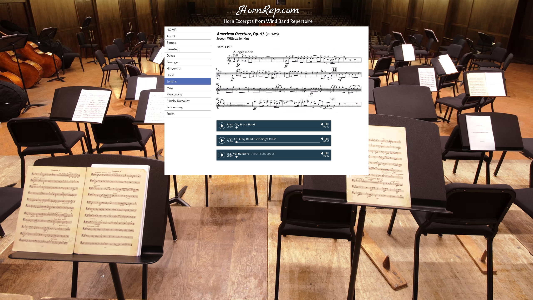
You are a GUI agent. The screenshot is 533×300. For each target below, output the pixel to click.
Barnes (171, 43)
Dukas (171, 56)
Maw (170, 88)
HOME (171, 30)
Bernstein (173, 49)
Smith (170, 114)
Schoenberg (175, 107)
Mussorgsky (174, 94)
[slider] (327, 139)
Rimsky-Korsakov (178, 101)
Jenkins (172, 81)
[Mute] (322, 139)
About (171, 36)
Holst (170, 75)
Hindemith (174, 68)
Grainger (173, 62)
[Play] (221, 140)
